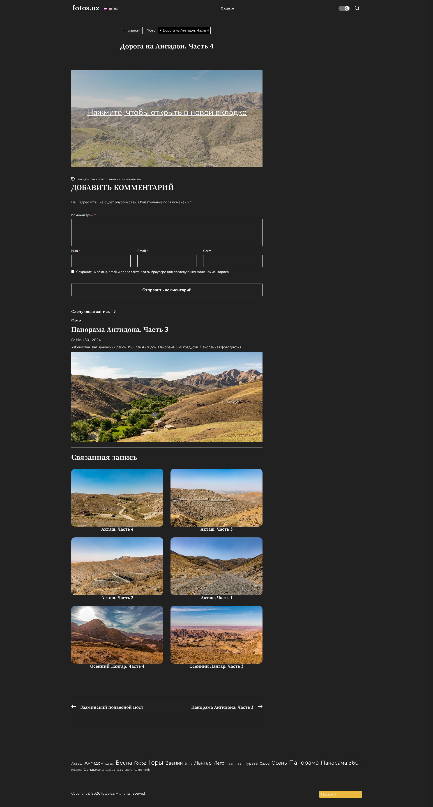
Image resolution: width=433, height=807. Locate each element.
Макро (230, 764)
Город (140, 763)
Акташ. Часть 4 (117, 529)
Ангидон (84, 179)
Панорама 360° (132, 179)
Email (143, 251)
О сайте (227, 8)
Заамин (174, 763)
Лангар (203, 763)
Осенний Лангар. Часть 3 (216, 666)
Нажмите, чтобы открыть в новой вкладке (167, 112)
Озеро (264, 763)
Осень (279, 763)
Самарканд (94, 769)
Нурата (251, 763)
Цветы (128, 770)
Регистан (76, 770)
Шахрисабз (142, 770)
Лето (102, 179)
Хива (120, 770)
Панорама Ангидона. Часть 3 (119, 329)
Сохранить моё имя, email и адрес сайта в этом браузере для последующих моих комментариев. (152, 272)
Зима (188, 764)
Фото (76, 320)
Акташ (76, 763)
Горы (94, 179)
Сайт (207, 251)
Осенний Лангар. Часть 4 (117, 666)
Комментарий (83, 215)
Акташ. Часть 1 (217, 597)
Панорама (114, 179)
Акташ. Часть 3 (216, 529)
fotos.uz (85, 8)
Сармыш (110, 770)
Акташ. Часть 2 (117, 597)
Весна (124, 763)
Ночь (239, 764)
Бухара (109, 764)
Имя (75, 251)
